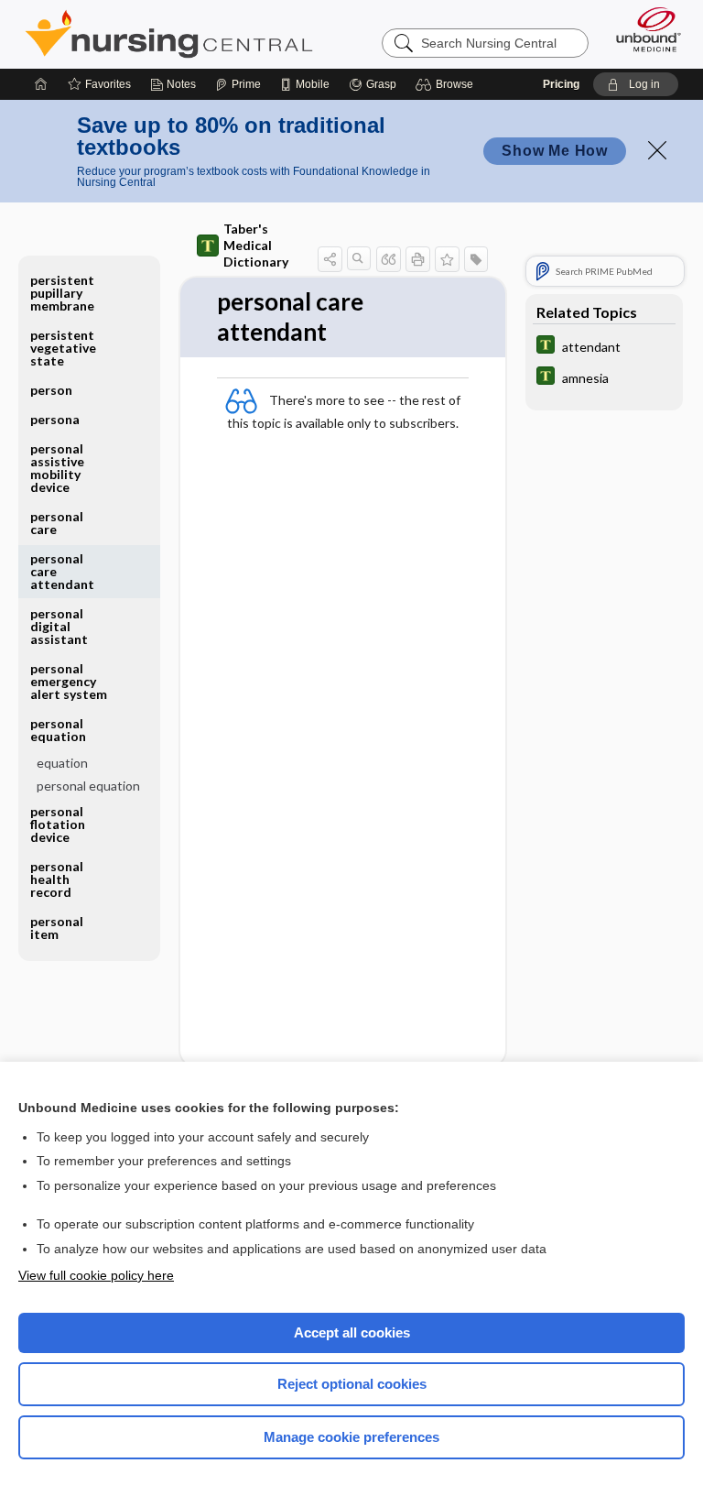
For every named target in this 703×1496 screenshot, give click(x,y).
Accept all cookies (352, 1332)
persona (55, 419)
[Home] (41, 84)
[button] (447, 84)
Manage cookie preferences (351, 1437)
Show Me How (555, 150)
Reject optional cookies (352, 1384)
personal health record (56, 879)
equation (62, 762)
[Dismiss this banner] (657, 150)
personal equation (88, 785)
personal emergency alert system (68, 681)
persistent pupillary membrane (62, 292)
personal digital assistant (59, 626)
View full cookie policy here (96, 1275)
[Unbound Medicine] (642, 29)
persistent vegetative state (63, 347)
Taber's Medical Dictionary (255, 245)
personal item (56, 927)
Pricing (561, 84)
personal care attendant (62, 571)
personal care (56, 522)
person (51, 390)
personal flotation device (57, 824)
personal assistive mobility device (57, 468)
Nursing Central (169, 34)
